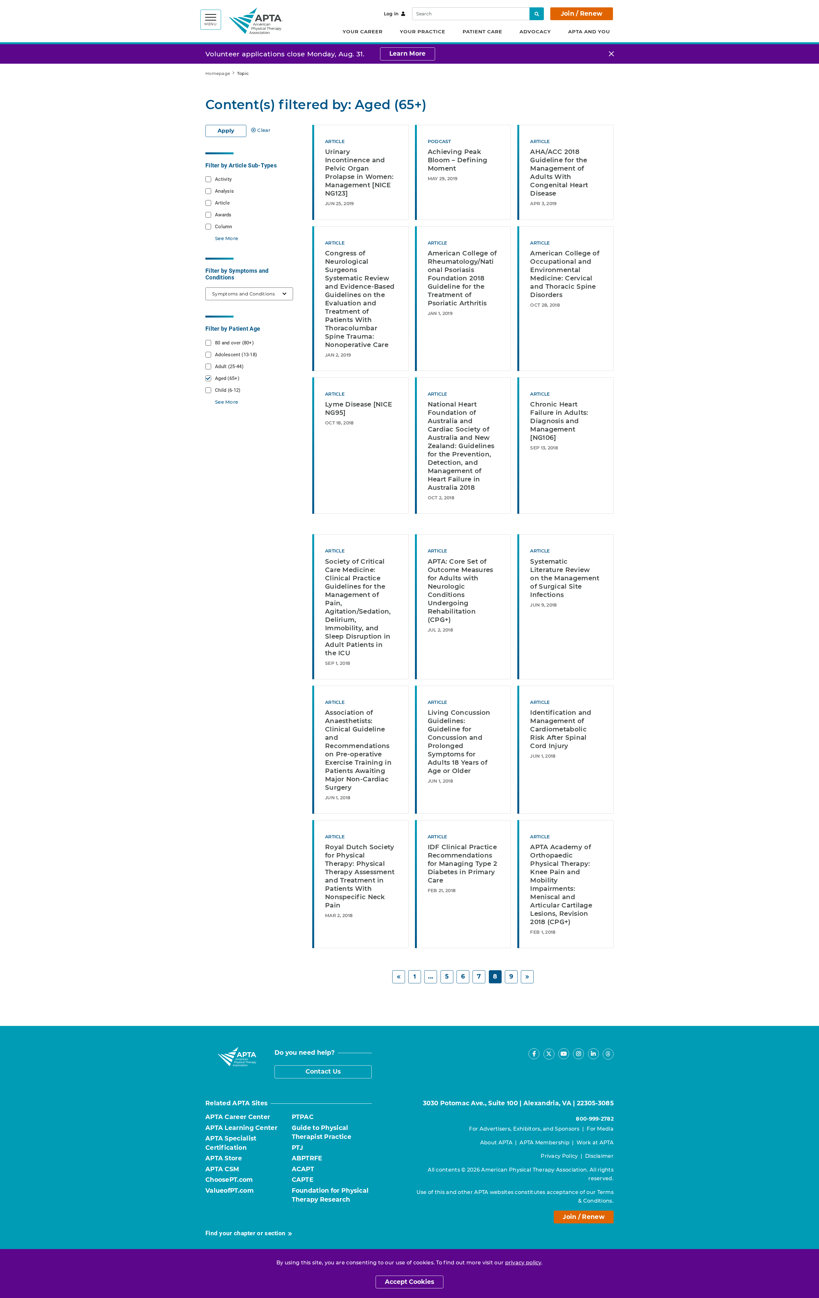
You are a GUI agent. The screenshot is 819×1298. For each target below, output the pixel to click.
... (430, 976)
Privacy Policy (559, 1156)
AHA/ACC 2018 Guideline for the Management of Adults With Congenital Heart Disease (559, 172)
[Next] (527, 976)
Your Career (363, 31)
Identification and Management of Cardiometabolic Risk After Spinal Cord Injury (560, 729)
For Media (600, 1129)
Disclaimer (599, 1156)
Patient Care (482, 31)
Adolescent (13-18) (236, 354)
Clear (263, 130)
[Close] (611, 54)
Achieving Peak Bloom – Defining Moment (458, 160)
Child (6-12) (228, 390)
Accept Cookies (409, 1282)
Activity (223, 179)
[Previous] (398, 976)
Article (222, 202)
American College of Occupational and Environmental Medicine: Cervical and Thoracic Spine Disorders (564, 274)
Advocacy (535, 31)
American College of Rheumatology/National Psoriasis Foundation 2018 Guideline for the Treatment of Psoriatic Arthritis (462, 278)
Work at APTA (595, 1143)
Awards (223, 214)
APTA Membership (544, 1143)
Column (223, 226)
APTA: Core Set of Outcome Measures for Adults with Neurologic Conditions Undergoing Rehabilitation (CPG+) (460, 591)
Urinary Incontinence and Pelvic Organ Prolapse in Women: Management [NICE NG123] (359, 172)
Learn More (407, 53)
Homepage (217, 73)
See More (226, 238)
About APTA (496, 1143)
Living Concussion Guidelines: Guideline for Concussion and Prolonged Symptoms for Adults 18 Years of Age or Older (459, 742)
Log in (391, 14)
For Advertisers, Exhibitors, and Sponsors (524, 1129)
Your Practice (422, 31)
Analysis (224, 191)
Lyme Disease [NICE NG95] (358, 408)
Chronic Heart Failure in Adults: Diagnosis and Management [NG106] (559, 420)
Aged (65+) (227, 378)
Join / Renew (582, 13)
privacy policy (523, 1263)
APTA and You (589, 31)
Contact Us (323, 1071)
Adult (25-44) (229, 366)
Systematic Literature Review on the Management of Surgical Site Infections (564, 578)
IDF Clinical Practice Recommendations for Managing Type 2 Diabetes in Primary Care (462, 863)
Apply (226, 130)
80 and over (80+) (234, 342)
